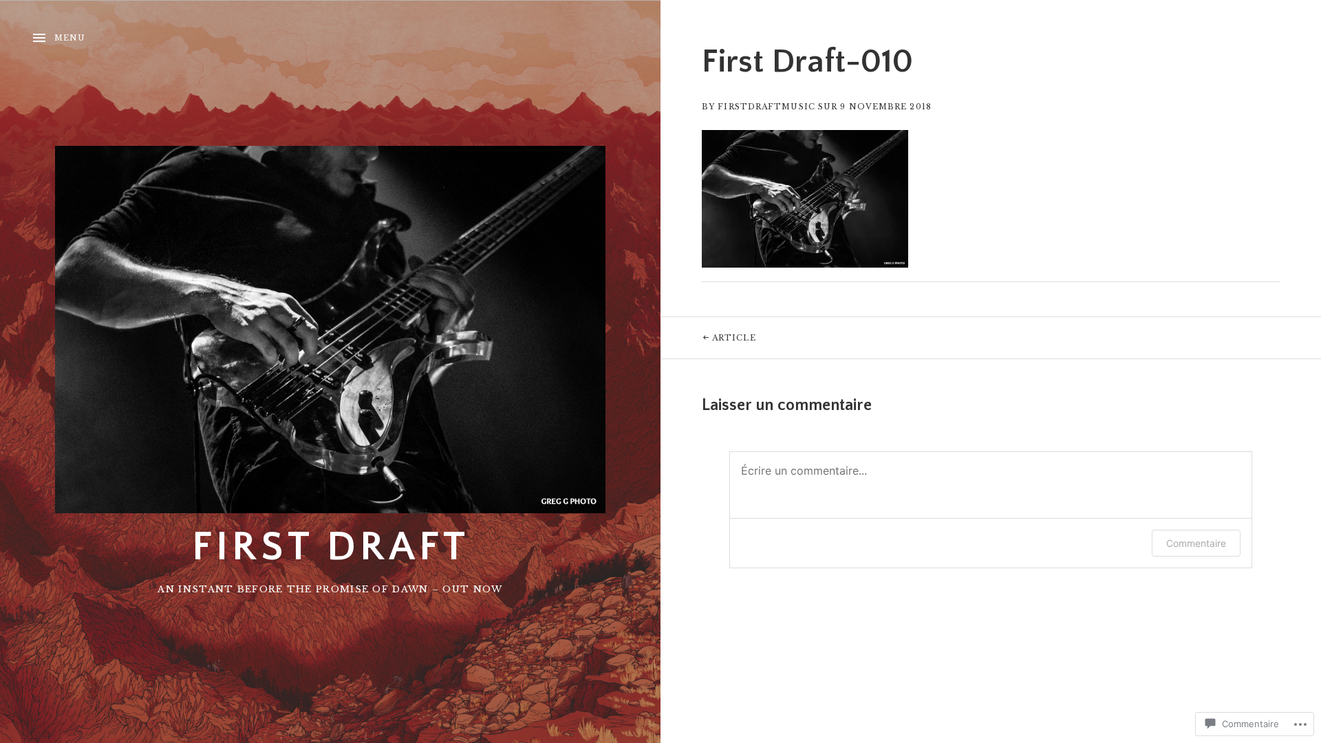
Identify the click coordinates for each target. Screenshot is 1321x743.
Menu (69, 38)
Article (708, 337)
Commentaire (1196, 543)
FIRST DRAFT (330, 547)
